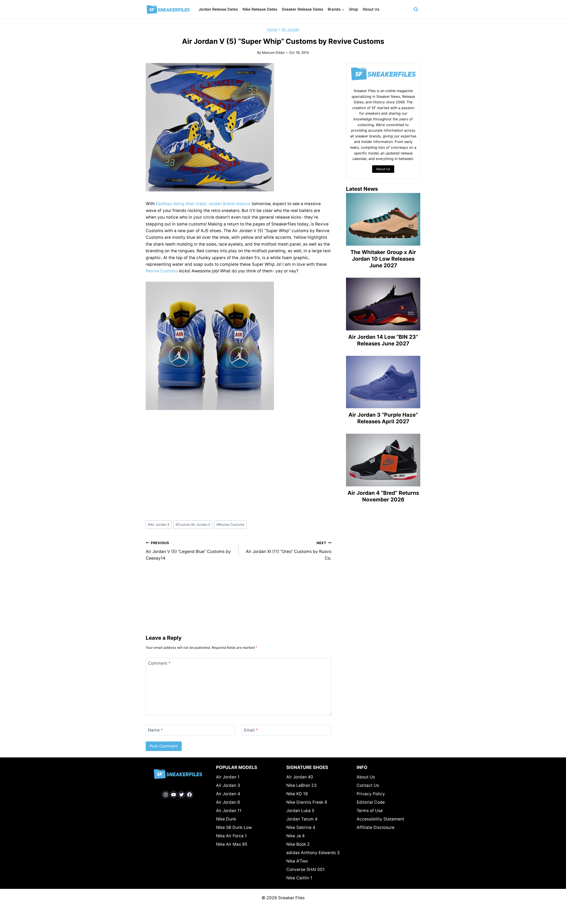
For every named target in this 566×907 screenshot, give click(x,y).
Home (272, 29)
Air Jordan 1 (227, 777)
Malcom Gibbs (273, 52)
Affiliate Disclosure (375, 827)
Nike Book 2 (298, 844)
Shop (353, 9)
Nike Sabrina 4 (300, 827)
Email (251, 730)
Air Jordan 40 (299, 777)
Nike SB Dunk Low (234, 827)
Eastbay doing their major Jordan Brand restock (203, 203)
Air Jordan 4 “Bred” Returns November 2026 (383, 496)
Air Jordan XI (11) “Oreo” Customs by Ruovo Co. (288, 551)
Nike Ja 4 (295, 835)
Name (155, 730)
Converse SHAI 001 (305, 869)
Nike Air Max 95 (231, 844)
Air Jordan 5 (158, 524)
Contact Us (368, 785)
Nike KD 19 (297, 793)
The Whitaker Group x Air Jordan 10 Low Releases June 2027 (383, 259)
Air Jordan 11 (228, 810)
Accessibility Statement (380, 819)
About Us (371, 9)
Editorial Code (371, 802)
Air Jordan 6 (228, 802)
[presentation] (383, 219)
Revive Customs (162, 270)
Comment (159, 663)
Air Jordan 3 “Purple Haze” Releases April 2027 (383, 418)
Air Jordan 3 (228, 785)
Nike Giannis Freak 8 (306, 802)
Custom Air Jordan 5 (193, 524)
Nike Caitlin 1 (299, 877)
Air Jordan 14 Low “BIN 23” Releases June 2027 (383, 340)
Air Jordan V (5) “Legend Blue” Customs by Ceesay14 (188, 551)
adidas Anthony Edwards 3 (313, 852)
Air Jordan (290, 29)
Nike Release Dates (260, 9)
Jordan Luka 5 (300, 810)
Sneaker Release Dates (302, 9)
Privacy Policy (371, 793)
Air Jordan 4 (228, 793)
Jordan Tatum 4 (301, 819)
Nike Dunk (226, 819)
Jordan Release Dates (218, 9)
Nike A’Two (297, 861)
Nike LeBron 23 (301, 785)
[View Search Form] (415, 9)
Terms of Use (370, 810)
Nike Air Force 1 (231, 835)
